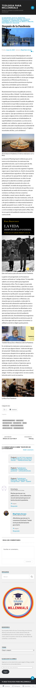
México (24, 21)
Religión (16, 23)
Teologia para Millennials (11, 6)
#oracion (6, 425)
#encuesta (20, 420)
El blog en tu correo (9, 658)
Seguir (5, 672)
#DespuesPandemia (9, 420)
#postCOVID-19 (7, 428)
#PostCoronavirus (17, 425)
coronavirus (24, 20)
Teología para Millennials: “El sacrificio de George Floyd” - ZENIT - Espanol (21, 480)
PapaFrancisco (18, 428)
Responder (14, 506)
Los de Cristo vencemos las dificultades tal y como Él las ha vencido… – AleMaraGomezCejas (21, 458)
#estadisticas (7, 422)
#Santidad (21, 18)
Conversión (15, 20)
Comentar (28, 561)
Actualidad (18, 19)
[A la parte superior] (32, 678)
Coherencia (6, 20)
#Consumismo (6, 18)
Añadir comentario (28, 449)
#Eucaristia (17, 422)
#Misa (24, 422)
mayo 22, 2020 (10, 50)
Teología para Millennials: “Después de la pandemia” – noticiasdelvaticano (21, 469)
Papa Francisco (7, 23)
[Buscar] (31, 576)
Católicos (26, 19)
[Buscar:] (18, 576)
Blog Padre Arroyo (26, 50)
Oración (30, 21)
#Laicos (14, 18)
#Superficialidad (8, 19)
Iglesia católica (15, 21)
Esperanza (5, 21)
